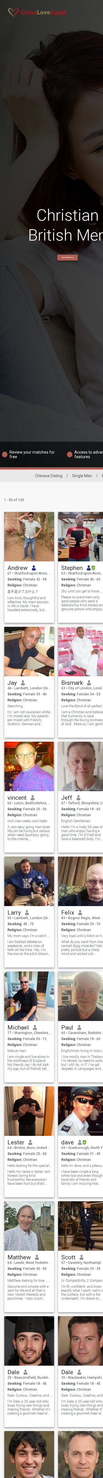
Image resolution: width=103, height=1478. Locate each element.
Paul (67, 1027)
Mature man (16, 1051)
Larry (14, 912)
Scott (68, 1257)
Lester (15, 1142)
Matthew (19, 1257)
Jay (12, 682)
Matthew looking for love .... (28, 1281)
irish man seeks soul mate (27, 821)
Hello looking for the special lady (29, 1166)
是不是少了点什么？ (22, 592)
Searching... (16, 706)
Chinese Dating (48, 476)
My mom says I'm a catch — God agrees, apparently (29, 936)
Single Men (82, 476)
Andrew (17, 568)
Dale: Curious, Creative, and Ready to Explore (29, 1396)
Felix (67, 912)
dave (67, 1142)
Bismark (72, 682)
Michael (18, 1027)
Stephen (72, 568)
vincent (17, 797)
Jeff (66, 797)
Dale (13, 1372)
